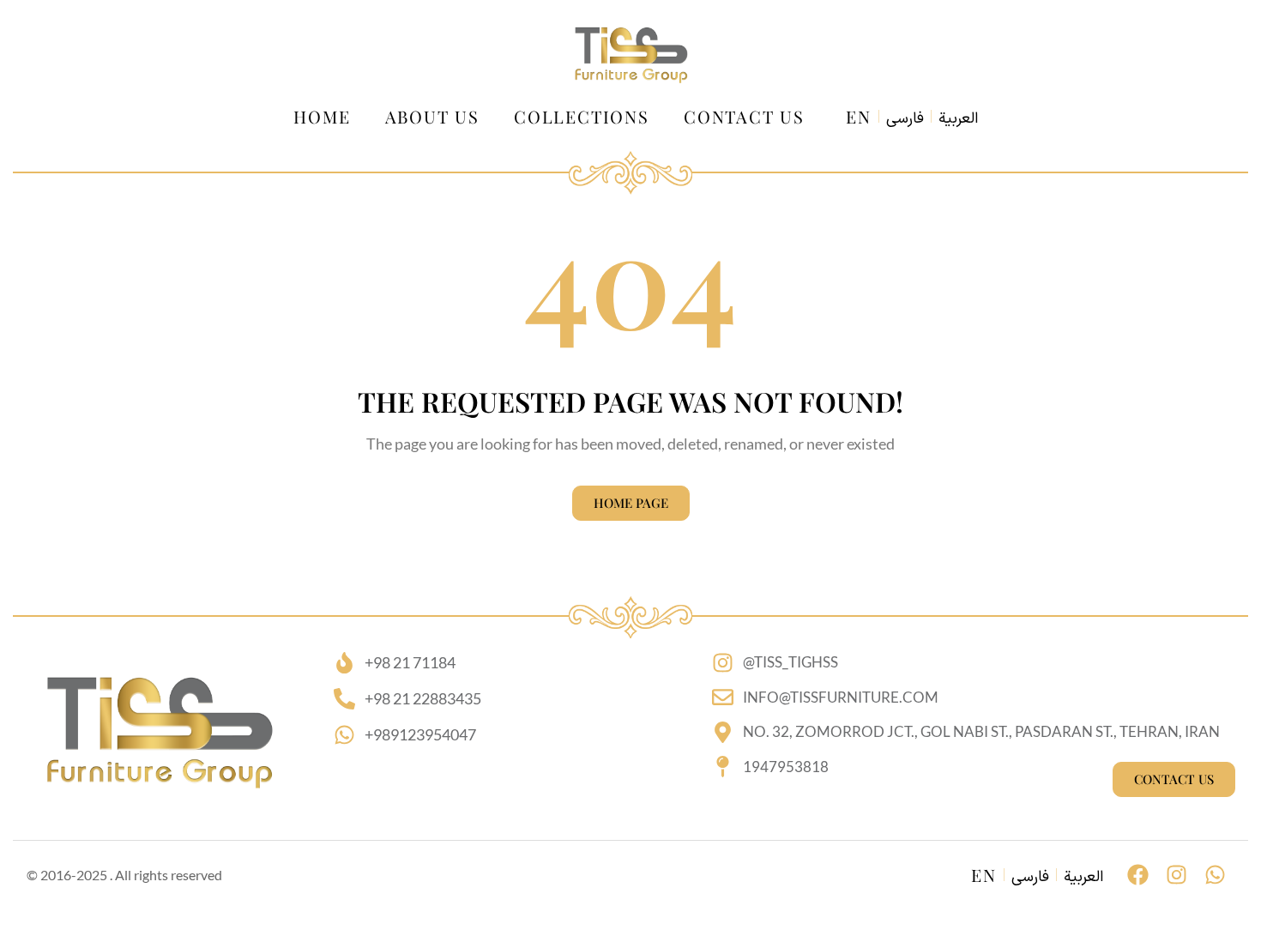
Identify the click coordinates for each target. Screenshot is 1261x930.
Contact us (744, 116)
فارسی (905, 119)
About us (432, 116)
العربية (958, 119)
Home (321, 116)
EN (859, 116)
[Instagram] (1176, 874)
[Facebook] (1138, 874)
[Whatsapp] (1215, 874)
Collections (581, 116)
